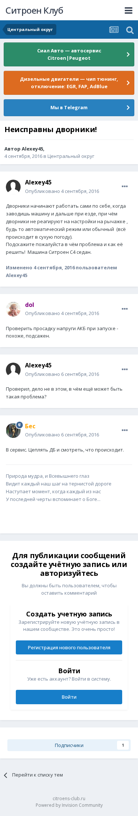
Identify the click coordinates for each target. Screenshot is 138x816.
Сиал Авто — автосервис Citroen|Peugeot (69, 54)
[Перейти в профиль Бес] (13, 430)
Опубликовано (62, 191)
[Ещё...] (124, 186)
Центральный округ (70, 156)
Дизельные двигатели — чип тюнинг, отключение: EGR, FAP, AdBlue (69, 83)
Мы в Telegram (69, 107)
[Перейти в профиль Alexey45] (13, 187)
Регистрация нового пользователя (69, 647)
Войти (69, 697)
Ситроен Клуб (34, 10)
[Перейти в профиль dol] (13, 309)
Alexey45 (32, 148)
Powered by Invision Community (69, 805)
